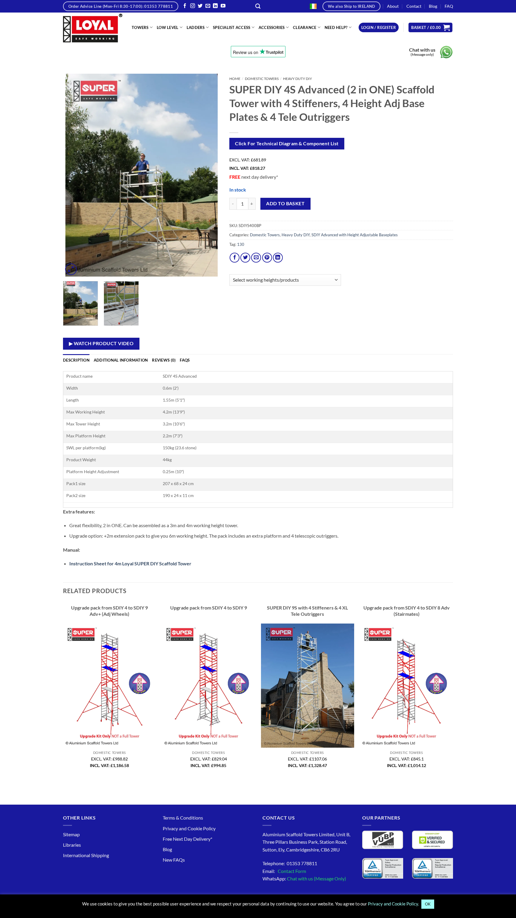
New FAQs (174, 860)
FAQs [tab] (185, 360)
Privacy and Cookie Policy (189, 828)
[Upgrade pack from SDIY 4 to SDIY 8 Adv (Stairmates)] (406, 686)
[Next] (209, 175)
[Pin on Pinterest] (267, 258)
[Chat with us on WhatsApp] (446, 52)
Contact (413, 6)
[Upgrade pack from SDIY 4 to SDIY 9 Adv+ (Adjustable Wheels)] (109, 686)
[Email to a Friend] (256, 258)
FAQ (449, 6)
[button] (379, 28)
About (393, 6)
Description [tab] (76, 360)
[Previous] (73, 175)
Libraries (72, 845)
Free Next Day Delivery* (187, 839)
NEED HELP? (336, 27)
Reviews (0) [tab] (164, 360)
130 (240, 244)
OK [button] (428, 904)
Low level (167, 27)
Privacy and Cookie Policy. (393, 903)
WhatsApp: (304, 878)
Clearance (304, 27)
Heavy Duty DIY (297, 78)
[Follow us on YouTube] (223, 6)
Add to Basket (285, 203)
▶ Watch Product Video (101, 343)
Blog (433, 6)
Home (234, 78)
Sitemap (71, 834)
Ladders (196, 27)
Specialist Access (231, 27)
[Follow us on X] (200, 6)
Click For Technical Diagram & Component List (287, 143)
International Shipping (86, 855)
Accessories (272, 27)
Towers (140, 27)
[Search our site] (257, 6)
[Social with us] (207, 6)
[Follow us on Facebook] (184, 6)
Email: (284, 871)
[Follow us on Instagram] (192, 6)
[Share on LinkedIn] (278, 258)
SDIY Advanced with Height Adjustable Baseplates (354, 234)
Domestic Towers (262, 78)
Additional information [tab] (121, 360)
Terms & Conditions (183, 817)
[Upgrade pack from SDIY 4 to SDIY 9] (208, 686)
